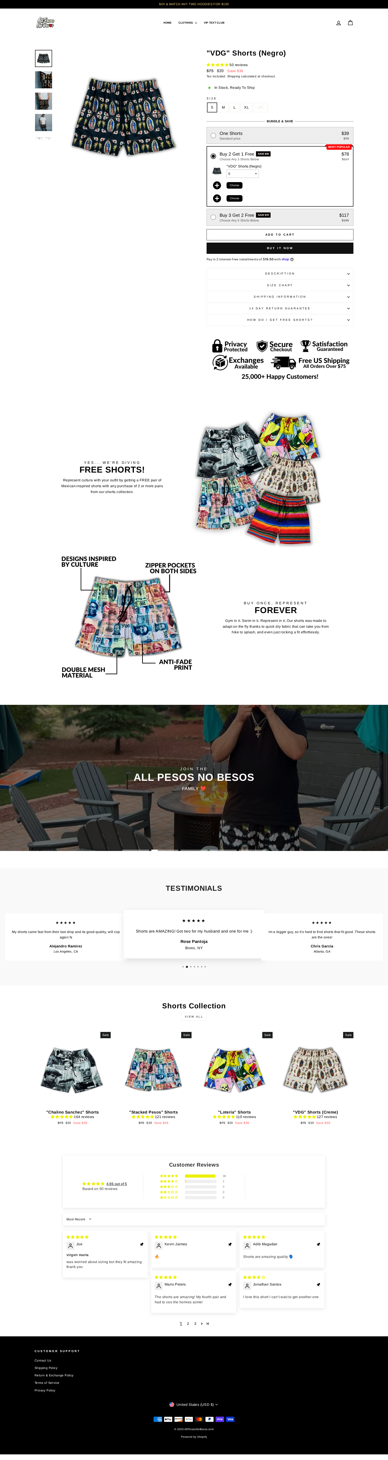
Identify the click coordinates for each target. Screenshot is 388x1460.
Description (280, 273)
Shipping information (280, 296)
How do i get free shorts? (280, 319)
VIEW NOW (72, 1102)
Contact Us (43, 1360)
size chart (280, 285)
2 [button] (188, 1324)
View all (194, 1016)
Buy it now (280, 248)
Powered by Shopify (194, 1436)
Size (212, 98)
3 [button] (195, 1324)
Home (167, 22)
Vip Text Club (214, 22)
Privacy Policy (45, 1390)
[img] (77, 1237)
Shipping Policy (46, 1368)
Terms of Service (47, 1382)
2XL (260, 107)
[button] (218, 65)
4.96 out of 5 (116, 1184)
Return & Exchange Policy (54, 1375)
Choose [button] (234, 185)
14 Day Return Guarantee (280, 308)
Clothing (186, 22)
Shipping (233, 76)
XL (246, 107)
